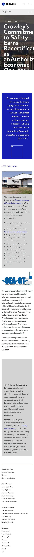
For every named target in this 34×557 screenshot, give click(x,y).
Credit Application (7, 510)
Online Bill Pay (6, 516)
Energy (4, 475)
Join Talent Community (9, 501)
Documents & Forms (8, 519)
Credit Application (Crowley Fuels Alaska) (15, 513)
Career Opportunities (8, 498)
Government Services (8, 478)
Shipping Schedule (7, 522)
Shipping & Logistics (8, 472)
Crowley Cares (6, 490)
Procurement (6, 531)
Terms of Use (6, 543)
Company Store (7, 537)
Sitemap (4, 540)
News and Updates (8, 493)
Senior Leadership (7, 496)
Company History (7, 487)
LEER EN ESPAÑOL (10, 166)
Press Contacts (6, 534)
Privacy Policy (6, 546)
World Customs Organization (15, 232)
